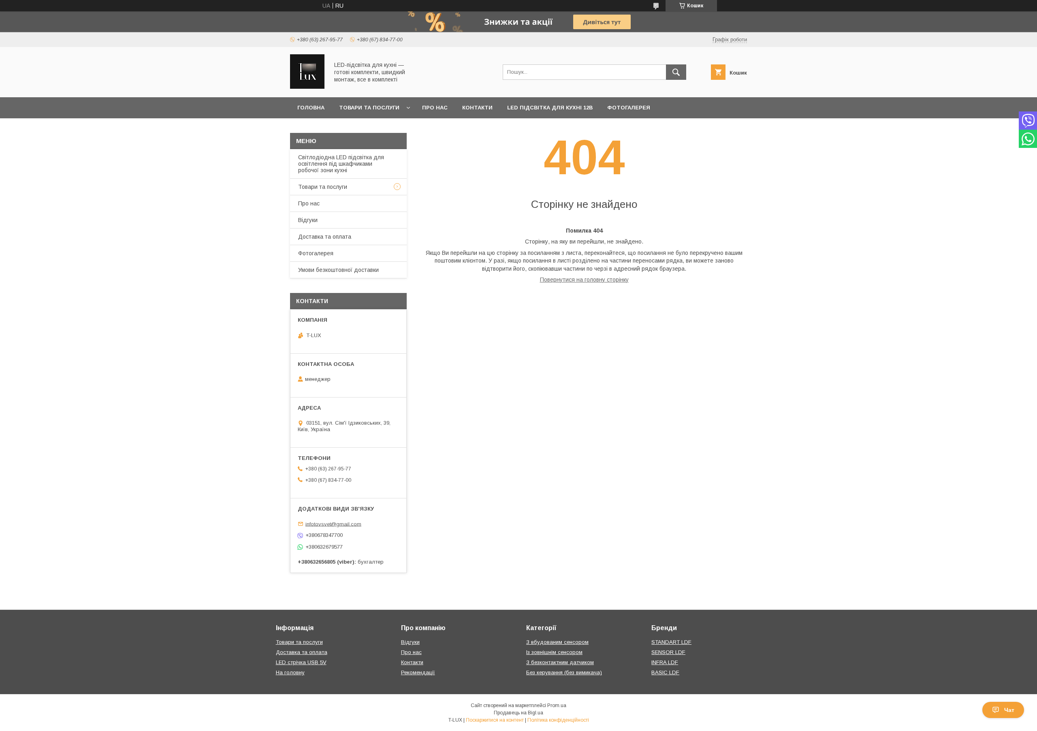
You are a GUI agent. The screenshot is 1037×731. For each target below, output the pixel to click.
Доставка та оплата (324, 236)
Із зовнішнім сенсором (554, 652)
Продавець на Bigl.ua (518, 713)
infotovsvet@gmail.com (333, 524)
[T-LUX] (307, 86)
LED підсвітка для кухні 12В (550, 108)
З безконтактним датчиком (560, 662)
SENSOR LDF (668, 652)
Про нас (435, 108)
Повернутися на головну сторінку (584, 279)
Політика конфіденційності (558, 720)
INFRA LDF (664, 662)
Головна (310, 108)
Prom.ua (556, 705)
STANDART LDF (671, 642)
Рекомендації (418, 672)
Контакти (477, 108)
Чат (1009, 710)
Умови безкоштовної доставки (338, 270)
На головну (290, 672)
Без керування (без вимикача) (564, 672)
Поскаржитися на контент (495, 720)
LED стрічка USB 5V (301, 662)
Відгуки (308, 220)
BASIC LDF (665, 672)
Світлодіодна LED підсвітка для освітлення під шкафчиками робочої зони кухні (341, 163)
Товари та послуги (369, 108)
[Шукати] (676, 72)
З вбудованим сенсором (557, 642)
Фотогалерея (628, 108)
